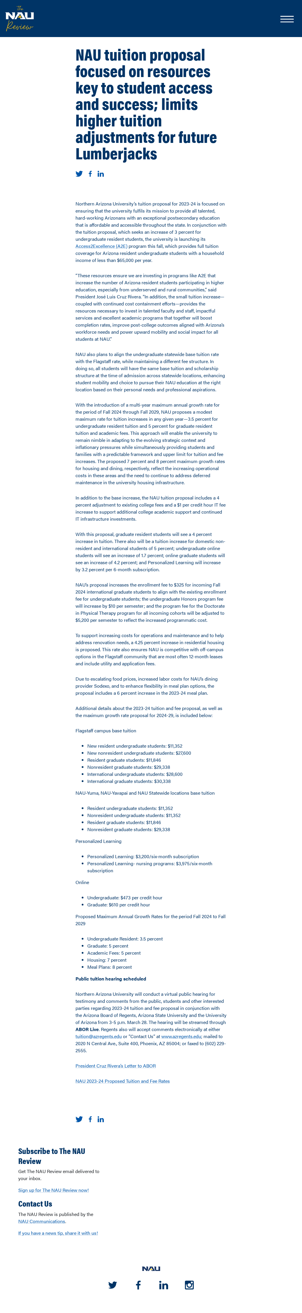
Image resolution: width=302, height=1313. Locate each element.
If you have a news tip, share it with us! (58, 1233)
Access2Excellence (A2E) (101, 246)
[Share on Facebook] (90, 173)
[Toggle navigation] (286, 20)
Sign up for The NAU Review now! (53, 1190)
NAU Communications (41, 1221)
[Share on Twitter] (79, 173)
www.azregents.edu (181, 1036)
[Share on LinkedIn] (101, 173)
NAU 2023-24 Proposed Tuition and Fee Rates (123, 1081)
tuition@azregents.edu (99, 1036)
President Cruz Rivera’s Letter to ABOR (116, 1065)
